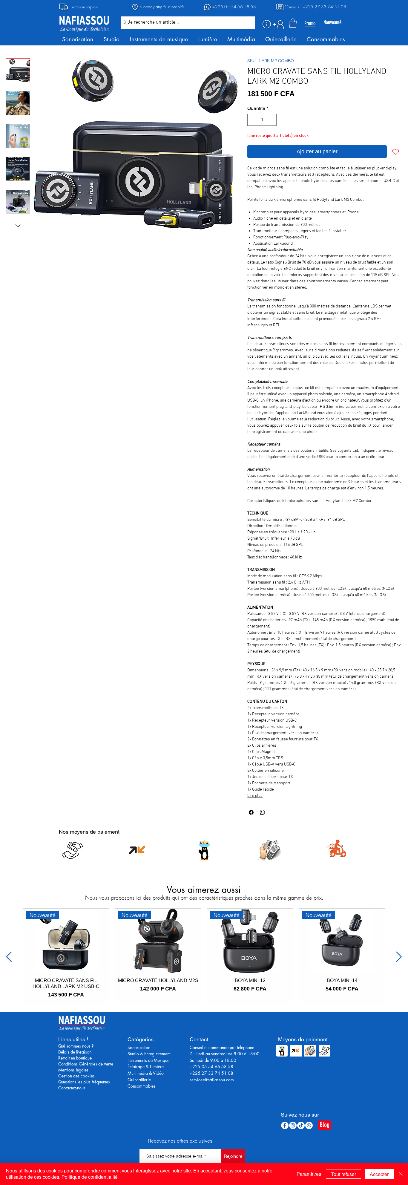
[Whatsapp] (309, 1125)
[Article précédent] (9, 957)
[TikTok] (301, 1125)
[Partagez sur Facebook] (251, 812)
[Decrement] (252, 119)
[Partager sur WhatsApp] (262, 812)
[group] (204, 956)
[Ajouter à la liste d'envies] (395, 151)
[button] (267, 24)
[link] (293, 23)
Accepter (379, 1174)
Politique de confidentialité (90, 1176)
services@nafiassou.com (212, 1080)
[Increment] (271, 119)
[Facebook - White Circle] (285, 1125)
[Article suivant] (399, 957)
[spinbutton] (262, 119)
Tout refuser (343, 1174)
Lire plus (255, 795)
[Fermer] (400, 1174)
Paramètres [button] (309, 1173)
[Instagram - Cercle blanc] (293, 1125)
